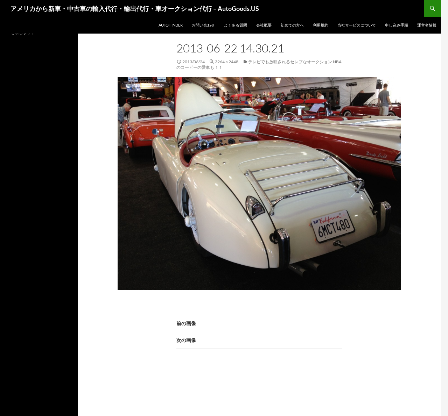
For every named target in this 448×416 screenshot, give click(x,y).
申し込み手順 (396, 25)
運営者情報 (426, 25)
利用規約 (320, 25)
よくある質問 (235, 25)
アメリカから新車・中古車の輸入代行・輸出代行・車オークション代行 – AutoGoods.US (134, 8)
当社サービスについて (356, 25)
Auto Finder (171, 25)
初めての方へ (292, 25)
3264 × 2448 (226, 61)
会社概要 (264, 25)
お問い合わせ (203, 25)
